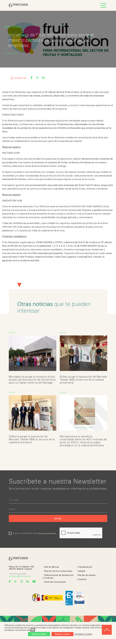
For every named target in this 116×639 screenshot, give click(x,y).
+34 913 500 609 (17, 574)
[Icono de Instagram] (21, 581)
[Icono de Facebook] (10, 581)
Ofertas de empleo (87, 575)
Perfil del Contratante (55, 582)
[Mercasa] (18, 6)
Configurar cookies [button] (83, 634)
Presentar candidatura (14, 236)
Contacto (82, 579)
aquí (33, 630)
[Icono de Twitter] (15, 581)
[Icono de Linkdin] (27, 581)
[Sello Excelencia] (69, 598)
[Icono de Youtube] (34, 581)
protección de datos (47, 533)
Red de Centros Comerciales (58, 571)
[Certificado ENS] (79, 598)
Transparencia (85, 567)
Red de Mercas (51, 567)
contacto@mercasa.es (20, 576)
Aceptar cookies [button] (39, 634)
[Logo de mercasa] (36, 598)
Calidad (81, 571)
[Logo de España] (52, 598)
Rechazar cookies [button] (62, 634)
